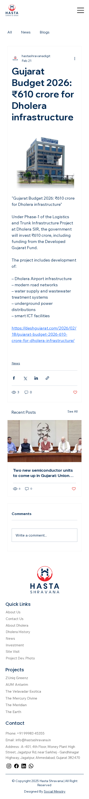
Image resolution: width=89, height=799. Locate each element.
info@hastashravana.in (33, 740)
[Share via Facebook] (14, 378)
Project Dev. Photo (20, 658)
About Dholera (17, 625)
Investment (15, 645)
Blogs (45, 32)
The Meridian (16, 705)
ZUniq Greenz (16, 677)
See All (73, 411)
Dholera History (18, 632)
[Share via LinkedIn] (36, 378)
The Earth (13, 711)
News (26, 32)
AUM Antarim (16, 684)
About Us (13, 612)
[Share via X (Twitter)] (25, 378)
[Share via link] (47, 378)
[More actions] (74, 58)
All (9, 32)
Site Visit (13, 651)
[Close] (8, 766)
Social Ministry (54, 791)
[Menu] (80, 10)
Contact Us (15, 619)
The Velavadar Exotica (23, 691)
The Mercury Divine (21, 698)
